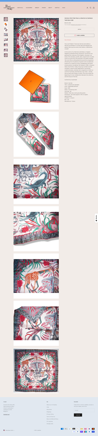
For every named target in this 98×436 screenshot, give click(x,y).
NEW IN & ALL (20, 7)
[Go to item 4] (6, 35)
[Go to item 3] (6, 29)
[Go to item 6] (6, 45)
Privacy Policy (50, 414)
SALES (63, 7)
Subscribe (78, 415)
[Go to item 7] (6, 50)
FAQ (48, 407)
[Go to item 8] (6, 55)
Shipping (49, 411)
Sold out (79, 29)
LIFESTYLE (57, 7)
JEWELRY (37, 7)
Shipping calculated (76, 24)
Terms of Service (51, 416)
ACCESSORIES (29, 7)
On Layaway (50, 421)
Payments (49, 409)
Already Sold (50, 423)
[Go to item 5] (6, 40)
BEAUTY (50, 7)
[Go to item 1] (6, 19)
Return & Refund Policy (52, 419)
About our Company (52, 404)
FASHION (44, 7)
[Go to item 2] (6, 24)
